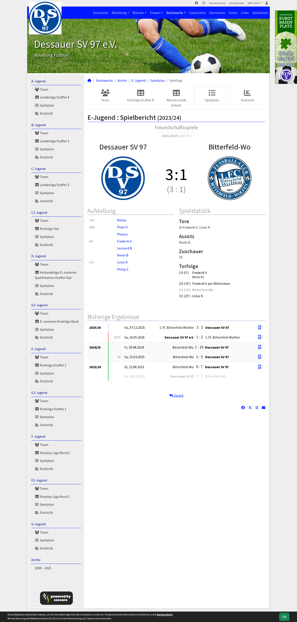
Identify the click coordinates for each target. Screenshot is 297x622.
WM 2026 (253, 3)
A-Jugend (38, 81)
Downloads (236, 3)
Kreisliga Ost (49, 228)
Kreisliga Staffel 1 (52, 365)
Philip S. (123, 269)
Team (43, 89)
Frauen (155, 12)
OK (284, 617)
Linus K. (122, 262)
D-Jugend (38, 256)
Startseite (100, 12)
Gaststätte (197, 12)
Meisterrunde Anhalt (176, 102)
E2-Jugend (39, 392)
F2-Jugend (39, 480)
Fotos (233, 12)
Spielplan (46, 105)
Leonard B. (125, 248)
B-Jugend (38, 125)
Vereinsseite (217, 3)
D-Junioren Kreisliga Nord (58, 321)
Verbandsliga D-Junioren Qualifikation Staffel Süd (56, 275)
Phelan (122, 234)
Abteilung (119, 12)
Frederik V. (124, 241)
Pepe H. (122, 227)
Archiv (35, 560)
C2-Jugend (39, 212)
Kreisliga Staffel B (140, 100)
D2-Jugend (39, 305)
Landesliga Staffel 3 (54, 141)
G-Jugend (38, 524)
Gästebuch (260, 12)
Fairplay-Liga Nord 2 (54, 453)
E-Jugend (38, 349)
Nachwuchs (174, 12)
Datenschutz (165, 614)
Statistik (46, 113)
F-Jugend (38, 436)
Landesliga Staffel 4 (54, 97)
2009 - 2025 (43, 568)
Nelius (121, 220)
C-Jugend (38, 168)
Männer (138, 12)
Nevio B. (123, 255)
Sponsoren (217, 12)
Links (245, 12)
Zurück (178, 395)
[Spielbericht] (259, 327)
